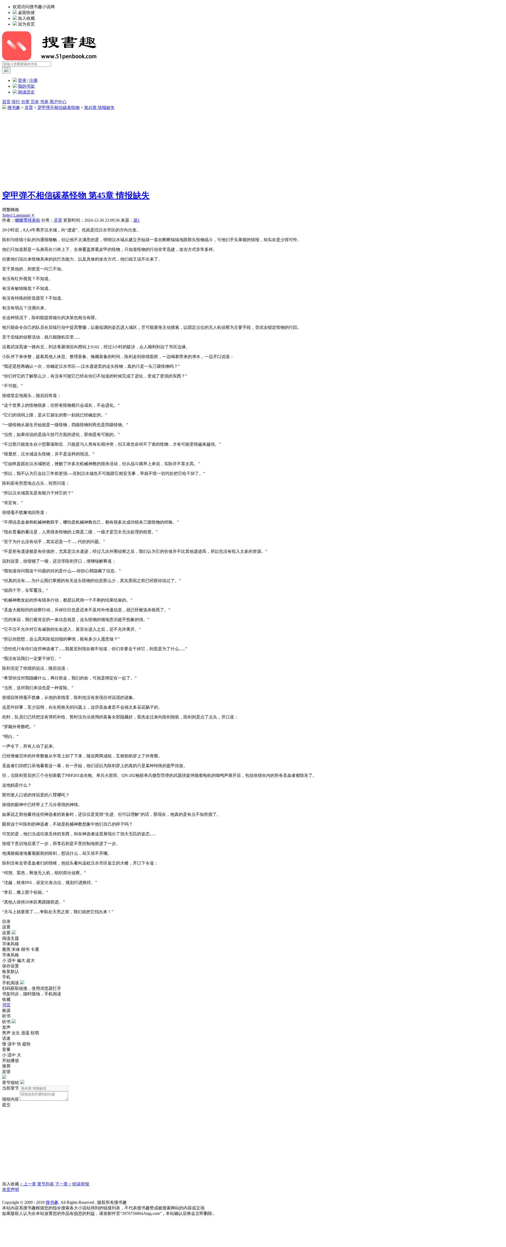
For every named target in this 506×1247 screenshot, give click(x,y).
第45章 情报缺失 (99, 107)
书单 (44, 102)
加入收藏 (26, 18)
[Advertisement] (160, 147)
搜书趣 (13, 107)
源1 (136, 220)
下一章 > (63, 1184)
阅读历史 (26, 92)
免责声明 (10, 1189)
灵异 (29, 107)
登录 (22, 80)
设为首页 (26, 24)
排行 (16, 102)
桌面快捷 (26, 12)
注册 (33, 80)
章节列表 (45, 1184)
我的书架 (26, 86)
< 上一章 (28, 1184)
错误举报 (80, 1184)
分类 (25, 102)
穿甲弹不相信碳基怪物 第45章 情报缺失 (76, 195)
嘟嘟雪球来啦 (27, 220)
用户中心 (58, 102)
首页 (6, 102)
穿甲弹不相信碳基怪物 (58, 107)
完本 (35, 102)
